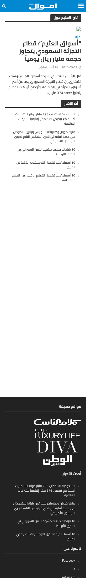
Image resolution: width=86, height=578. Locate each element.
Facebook (68, 560)
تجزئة (78, 37)
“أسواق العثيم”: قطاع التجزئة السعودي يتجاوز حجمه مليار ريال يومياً (50, 51)
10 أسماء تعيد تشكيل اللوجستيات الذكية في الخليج (45, 164)
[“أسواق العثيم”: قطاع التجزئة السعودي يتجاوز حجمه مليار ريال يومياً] (78, 28)
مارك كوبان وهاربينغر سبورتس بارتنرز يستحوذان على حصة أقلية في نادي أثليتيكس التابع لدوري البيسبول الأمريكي (44, 136)
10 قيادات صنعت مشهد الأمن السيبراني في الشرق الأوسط (46, 151)
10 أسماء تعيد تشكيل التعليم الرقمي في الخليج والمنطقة (43, 177)
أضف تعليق (46, 67)
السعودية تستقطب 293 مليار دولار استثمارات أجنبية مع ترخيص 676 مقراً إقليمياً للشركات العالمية (45, 119)
